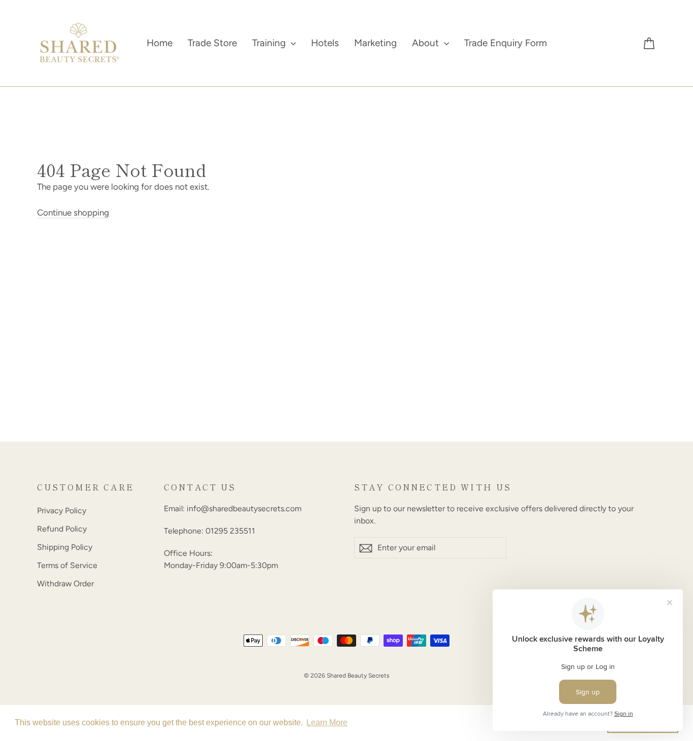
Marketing (375, 43)
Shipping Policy (64, 547)
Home (159, 43)
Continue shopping (73, 212)
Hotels (325, 43)
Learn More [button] (327, 722)
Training (270, 43)
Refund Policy (62, 529)
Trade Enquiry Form (505, 43)
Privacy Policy (61, 510)
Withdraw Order (65, 583)
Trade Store (212, 43)
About (426, 43)
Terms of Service (67, 565)
